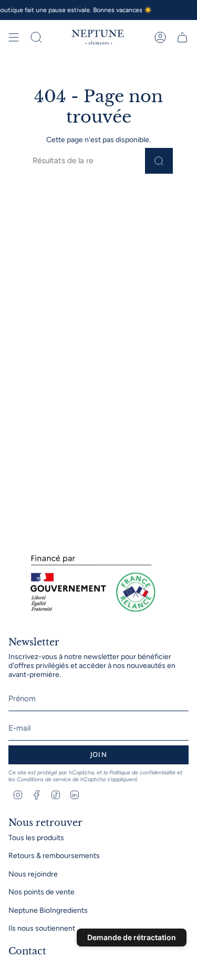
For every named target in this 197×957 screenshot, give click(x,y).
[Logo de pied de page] (89, 584)
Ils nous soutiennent (41, 928)
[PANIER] (182, 37)
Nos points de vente (41, 892)
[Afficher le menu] (13, 37)
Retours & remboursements (54, 855)
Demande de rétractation (131, 937)
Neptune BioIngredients (48, 910)
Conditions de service (44, 779)
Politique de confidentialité (142, 772)
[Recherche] (159, 161)
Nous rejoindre (33, 874)
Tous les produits (36, 837)
